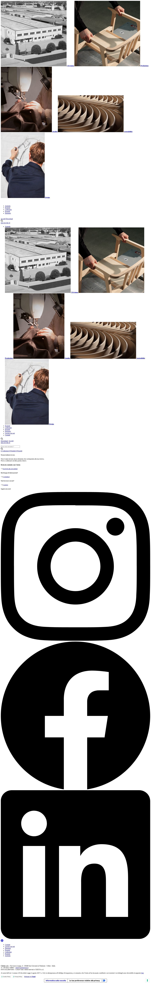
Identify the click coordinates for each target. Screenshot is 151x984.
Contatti (7, 435)
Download (9, 219)
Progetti (7, 211)
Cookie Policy (6, 976)
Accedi (3, 219)
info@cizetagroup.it (22, 968)
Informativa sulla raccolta (56, 981)
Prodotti (7, 208)
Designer (8, 213)
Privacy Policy (18, 976)
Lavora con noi (10, 433)
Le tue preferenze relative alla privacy (84, 981)
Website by (29, 976)
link (142, 973)
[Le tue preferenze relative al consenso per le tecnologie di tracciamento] (147, 980)
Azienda (7, 206)
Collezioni (8, 209)
